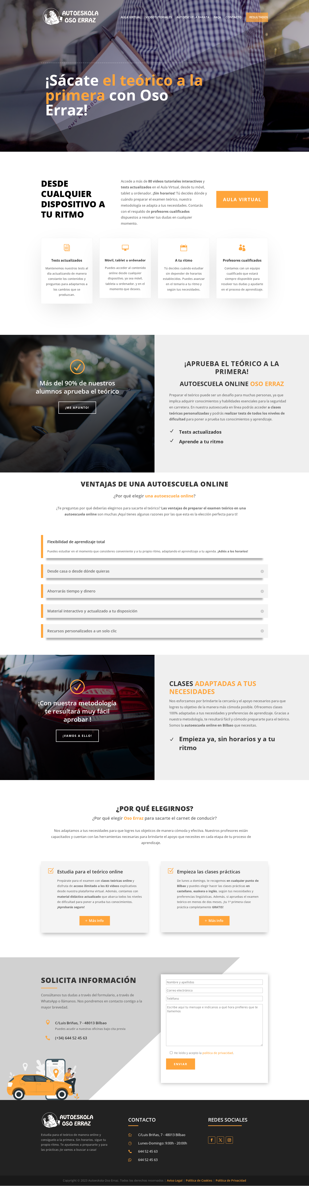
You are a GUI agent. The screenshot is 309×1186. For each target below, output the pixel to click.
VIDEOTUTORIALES (159, 17)
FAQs (217, 17)
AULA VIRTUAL (131, 17)
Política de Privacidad (231, 1180)
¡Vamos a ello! (77, 736)
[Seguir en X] (220, 1140)
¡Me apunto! (77, 408)
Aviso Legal (174, 1180)
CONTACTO (234, 17)
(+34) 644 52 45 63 (71, 1037)
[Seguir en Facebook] (211, 1140)
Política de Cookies (199, 1180)
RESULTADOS (258, 17)
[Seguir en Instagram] (229, 1140)
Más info (96, 920)
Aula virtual (242, 199)
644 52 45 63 (148, 1159)
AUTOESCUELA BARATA (193, 17)
